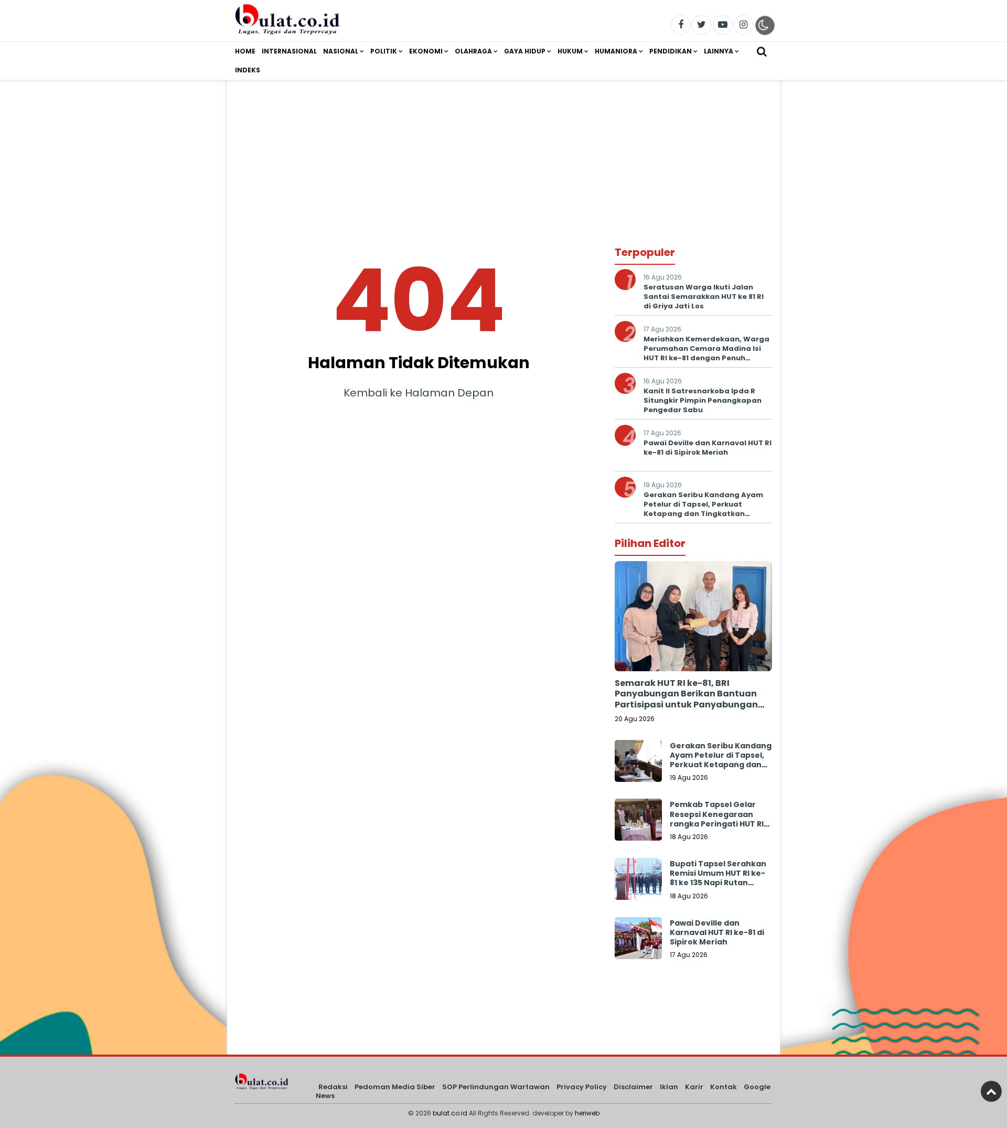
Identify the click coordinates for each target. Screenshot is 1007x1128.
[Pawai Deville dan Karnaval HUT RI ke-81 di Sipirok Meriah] (638, 940)
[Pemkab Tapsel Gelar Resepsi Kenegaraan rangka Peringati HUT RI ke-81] (638, 822)
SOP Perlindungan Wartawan (496, 1087)
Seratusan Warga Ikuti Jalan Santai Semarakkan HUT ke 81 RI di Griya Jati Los (704, 296)
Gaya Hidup (524, 51)
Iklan (669, 1087)
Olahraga (473, 51)
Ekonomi (426, 51)
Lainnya (718, 51)
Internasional (289, 51)
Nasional (340, 51)
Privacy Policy (581, 1087)
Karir (694, 1087)
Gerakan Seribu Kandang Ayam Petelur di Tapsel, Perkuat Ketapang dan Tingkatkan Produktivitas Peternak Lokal (703, 509)
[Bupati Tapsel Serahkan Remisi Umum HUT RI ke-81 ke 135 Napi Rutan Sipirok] (638, 881)
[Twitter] (701, 25)
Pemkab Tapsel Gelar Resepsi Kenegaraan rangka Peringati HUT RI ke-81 (717, 819)
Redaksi (333, 1087)
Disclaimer (633, 1087)
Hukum (570, 51)
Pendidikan (670, 51)
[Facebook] (680, 25)
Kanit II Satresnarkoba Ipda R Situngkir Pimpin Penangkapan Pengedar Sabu (703, 400)
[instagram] (743, 25)
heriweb (587, 1113)
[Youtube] (722, 25)
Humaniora (616, 51)
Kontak (723, 1087)
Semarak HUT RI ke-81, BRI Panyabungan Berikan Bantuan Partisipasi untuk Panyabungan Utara (686, 699)
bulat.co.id (450, 1113)
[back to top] (991, 1091)
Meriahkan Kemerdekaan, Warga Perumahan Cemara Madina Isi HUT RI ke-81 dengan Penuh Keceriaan (706, 353)
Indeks (247, 70)
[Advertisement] (503, 153)
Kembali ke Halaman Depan (419, 392)
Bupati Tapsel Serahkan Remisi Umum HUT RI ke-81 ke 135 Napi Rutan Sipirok (718, 878)
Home (245, 51)
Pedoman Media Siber (395, 1087)
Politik (383, 51)
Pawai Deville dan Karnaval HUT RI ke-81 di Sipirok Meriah (708, 447)
